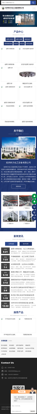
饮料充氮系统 (19, 345)
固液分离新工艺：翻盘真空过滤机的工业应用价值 (23, 272)
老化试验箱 (12, 351)
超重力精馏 (19, 39)
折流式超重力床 (27, 102)
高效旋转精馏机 (9, 121)
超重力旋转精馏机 (27, 121)
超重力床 (9, 83)
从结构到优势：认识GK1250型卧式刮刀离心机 (23, 264)
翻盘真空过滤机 (27, 83)
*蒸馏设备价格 (27, 334)
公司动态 (11, 244)
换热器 (16, 43)
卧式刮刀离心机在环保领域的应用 (22, 295)
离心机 (22, 43)
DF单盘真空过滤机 (9, 334)
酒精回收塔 (28, 39)
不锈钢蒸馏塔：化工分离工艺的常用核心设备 (23, 256)
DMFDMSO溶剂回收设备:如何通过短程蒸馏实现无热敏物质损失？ (23, 303)
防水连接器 (4, 345)
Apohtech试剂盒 (29, 348)
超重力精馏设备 (9, 64)
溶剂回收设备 (8, 43)
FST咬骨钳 (4, 351)
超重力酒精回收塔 (9, 102)
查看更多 (18, 186)
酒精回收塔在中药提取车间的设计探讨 (23, 280)
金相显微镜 (12, 348)
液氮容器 (27, 345)
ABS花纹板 (28, 351)
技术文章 (25, 244)
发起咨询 (33, 411)
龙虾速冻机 (20, 348)
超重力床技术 (10, 39)
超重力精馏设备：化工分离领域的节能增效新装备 (23, 249)
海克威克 (11, 345)
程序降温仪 (4, 348)
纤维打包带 (20, 351)
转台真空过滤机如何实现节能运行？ (23, 287)
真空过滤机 (29, 43)
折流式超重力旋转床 (27, 64)
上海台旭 (3, 354)
